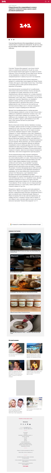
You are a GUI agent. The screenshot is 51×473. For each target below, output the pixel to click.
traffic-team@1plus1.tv (25, 464)
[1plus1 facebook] (27, 424)
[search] (45, 1)
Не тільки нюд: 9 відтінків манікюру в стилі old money (16, 355)
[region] (25, 58)
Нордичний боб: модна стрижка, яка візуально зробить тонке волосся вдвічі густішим (34, 373)
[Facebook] (9, 39)
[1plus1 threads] (23, 424)
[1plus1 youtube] (29, 424)
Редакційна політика (25, 446)
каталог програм (25, 436)
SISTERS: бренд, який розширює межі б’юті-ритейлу (34, 409)
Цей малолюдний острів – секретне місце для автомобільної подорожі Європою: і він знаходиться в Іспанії (34, 356)
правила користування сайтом (25, 444)
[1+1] (4, 1)
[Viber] (13, 39)
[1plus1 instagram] (21, 424)
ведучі (25, 439)
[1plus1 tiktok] (25, 424)
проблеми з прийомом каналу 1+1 (25, 435)
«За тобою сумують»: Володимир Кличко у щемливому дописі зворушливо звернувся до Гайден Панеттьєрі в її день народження (15, 410)
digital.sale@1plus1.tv (25, 461)
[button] (48, 1)
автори (25, 440)
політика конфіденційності (25, 443)
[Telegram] (11, 39)
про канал (25, 432)
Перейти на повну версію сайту (25, 418)
